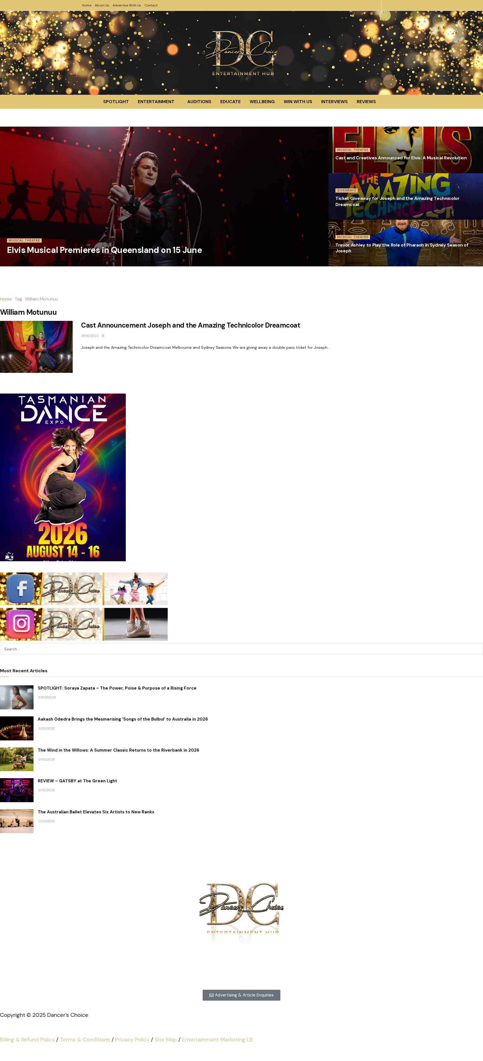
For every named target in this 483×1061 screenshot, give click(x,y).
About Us (102, 5)
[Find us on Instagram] (388, 5)
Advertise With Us (127, 5)
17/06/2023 (344, 170)
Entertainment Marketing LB (217, 1039)
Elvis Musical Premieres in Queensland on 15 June (104, 250)
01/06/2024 (16, 263)
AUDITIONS (199, 102)
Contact (151, 5)
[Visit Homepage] (241, 53)
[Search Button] (477, 649)
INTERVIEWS (334, 102)
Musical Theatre (24, 240)
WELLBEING (262, 102)
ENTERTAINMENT (156, 102)
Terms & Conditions (85, 1039)
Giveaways (346, 190)
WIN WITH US (298, 102)
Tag (18, 299)
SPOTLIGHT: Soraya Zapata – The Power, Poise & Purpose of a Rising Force (117, 688)
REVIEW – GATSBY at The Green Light (77, 781)
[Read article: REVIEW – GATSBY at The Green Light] (17, 790)
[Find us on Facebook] (397, 5)
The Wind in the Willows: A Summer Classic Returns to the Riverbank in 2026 (118, 750)
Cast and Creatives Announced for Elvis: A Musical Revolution (401, 158)
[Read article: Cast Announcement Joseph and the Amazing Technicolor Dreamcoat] (36, 347)
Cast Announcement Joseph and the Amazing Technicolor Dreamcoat (190, 325)
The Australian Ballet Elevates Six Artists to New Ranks (96, 812)
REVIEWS (366, 102)
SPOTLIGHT (116, 102)
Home (86, 5)
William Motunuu (41, 299)
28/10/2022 (90, 336)
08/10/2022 (344, 263)
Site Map (166, 1039)
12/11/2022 (343, 216)
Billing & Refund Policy (27, 1039)
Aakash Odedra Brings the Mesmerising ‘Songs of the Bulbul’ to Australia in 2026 (123, 719)
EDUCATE (230, 102)
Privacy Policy (132, 1039)
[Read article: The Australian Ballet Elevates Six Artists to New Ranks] (17, 821)
